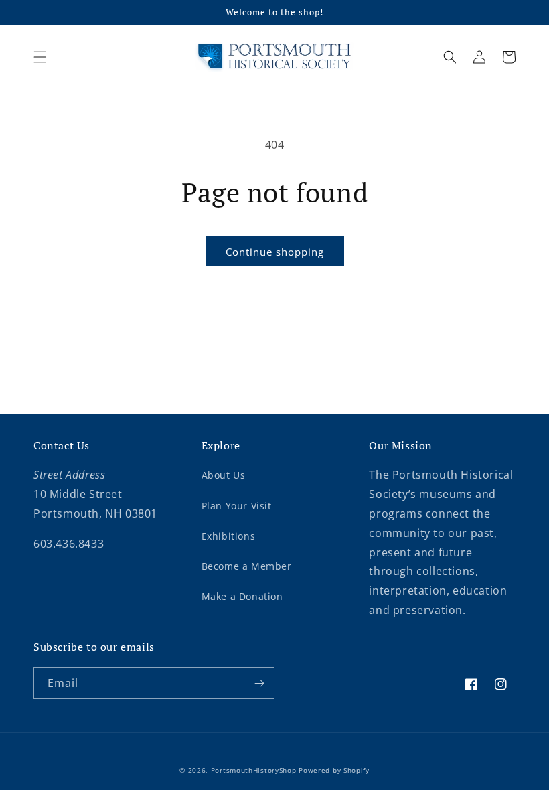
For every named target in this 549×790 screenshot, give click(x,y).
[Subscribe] (259, 683)
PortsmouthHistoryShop (254, 770)
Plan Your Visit (237, 505)
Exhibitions (229, 536)
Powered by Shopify (334, 770)
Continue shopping (275, 251)
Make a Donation (242, 596)
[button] (40, 57)
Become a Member (247, 566)
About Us (224, 475)
